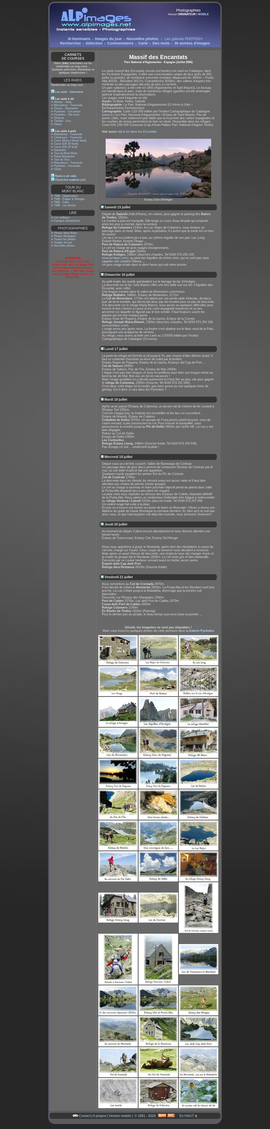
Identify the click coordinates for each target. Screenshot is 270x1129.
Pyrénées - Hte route (66, 114)
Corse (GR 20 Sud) (65, 146)
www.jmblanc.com (114, 325)
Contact (84, 1116)
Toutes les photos (65, 239)
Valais (57, 169)
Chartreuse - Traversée (68, 137)
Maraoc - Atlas (63, 102)
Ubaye (58, 124)
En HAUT (187, 1116)
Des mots (161, 43)
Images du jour (108, 39)
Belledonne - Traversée (68, 134)
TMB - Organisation (66, 195)
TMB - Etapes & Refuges (69, 199)
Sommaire (81, 39)
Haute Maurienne (64, 156)
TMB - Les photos (65, 205)
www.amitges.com (114, 258)
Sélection (94, 43)
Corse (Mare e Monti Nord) (70, 140)
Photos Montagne (65, 236)
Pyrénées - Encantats (67, 111)
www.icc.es (111, 114)
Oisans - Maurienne (66, 108)
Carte (143, 43)
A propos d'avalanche (67, 220)
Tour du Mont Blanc (66, 153)
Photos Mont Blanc (65, 232)
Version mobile (120, 1116)
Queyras (59, 117)
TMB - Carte (61, 202)
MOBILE (203, 14)
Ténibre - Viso (62, 121)
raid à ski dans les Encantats (137, 131)
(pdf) (70, 179)
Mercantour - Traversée (68, 105)
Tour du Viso (61, 159)
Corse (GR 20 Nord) (66, 143)
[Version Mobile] (186, 23)
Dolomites (60, 150)
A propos (99, 1116)
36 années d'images (192, 43)
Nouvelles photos (142, 39)
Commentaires (120, 43)
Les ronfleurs (62, 217)
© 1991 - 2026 (145, 1116)
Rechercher (70, 43)
